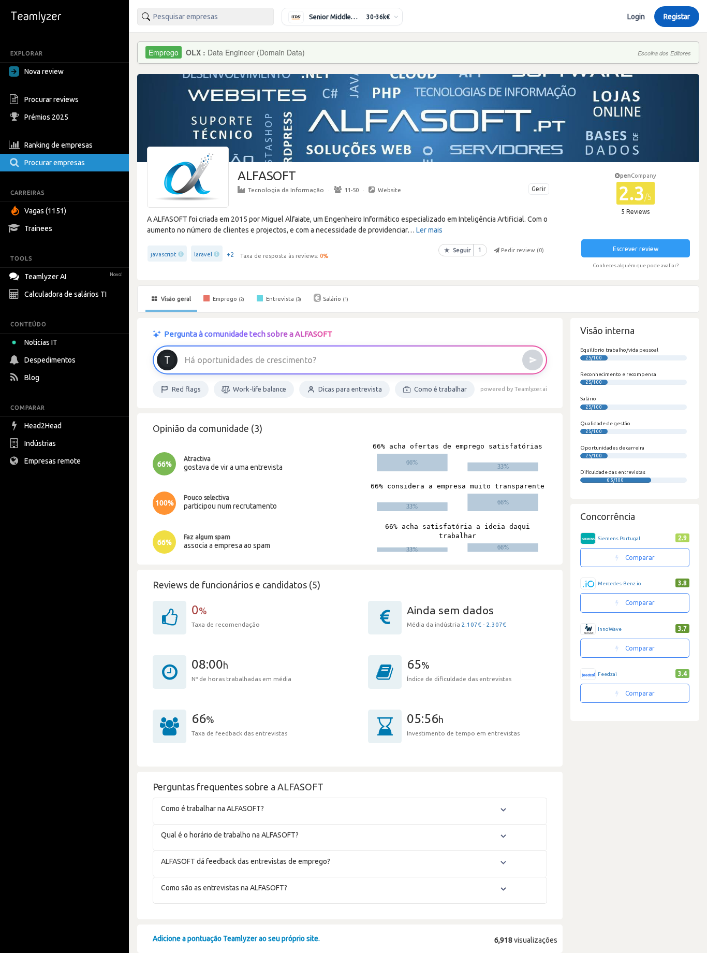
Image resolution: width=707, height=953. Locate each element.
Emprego (227, 299)
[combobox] (205, 16)
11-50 (352, 189)
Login (636, 16)
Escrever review (635, 249)
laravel (203, 254)
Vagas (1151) (45, 211)
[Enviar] (532, 360)
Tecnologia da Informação (286, 189)
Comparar (639, 557)
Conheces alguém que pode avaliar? (636, 265)
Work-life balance (259, 389)
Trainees (38, 228)
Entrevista (282, 299)
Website (389, 189)
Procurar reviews (51, 99)
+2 (230, 254)
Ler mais (429, 230)
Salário (335, 299)
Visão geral (175, 299)
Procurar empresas (54, 162)
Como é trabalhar (440, 389)
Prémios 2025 (46, 117)
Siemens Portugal (619, 538)
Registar (677, 16)
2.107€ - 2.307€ (484, 624)
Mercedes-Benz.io (619, 583)
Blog (31, 377)
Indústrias (40, 443)
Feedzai (607, 674)
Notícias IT (40, 342)
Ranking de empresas (58, 145)
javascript (163, 254)
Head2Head (43, 426)
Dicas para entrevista (350, 389)
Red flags (186, 389)
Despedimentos (50, 360)
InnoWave (610, 629)
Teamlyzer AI (73, 276)
